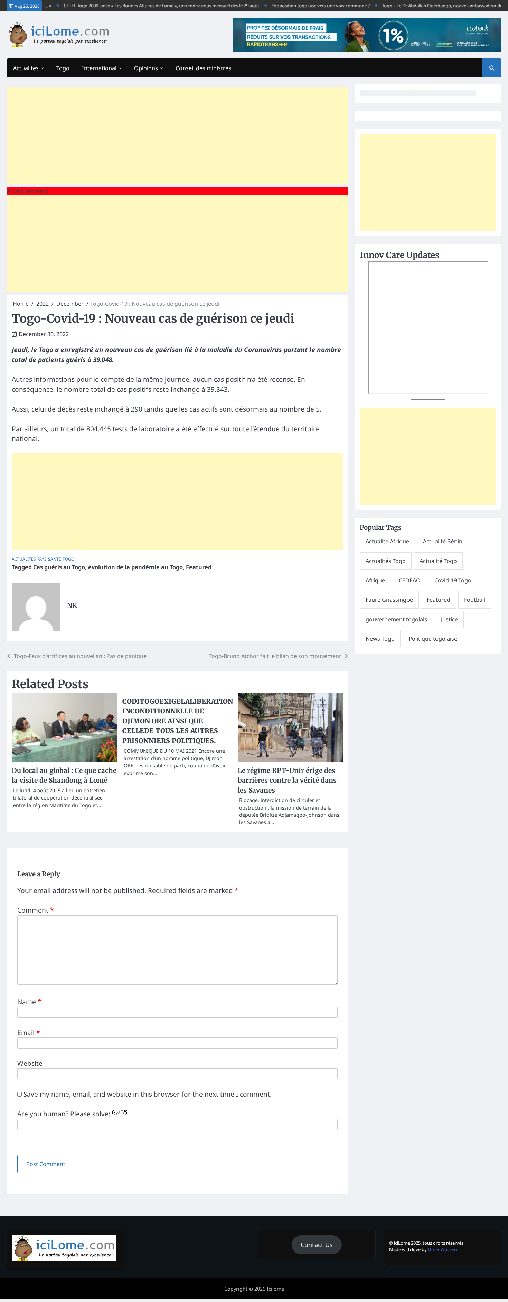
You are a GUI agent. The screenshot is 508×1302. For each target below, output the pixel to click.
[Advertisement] (177, 135)
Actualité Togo (438, 561)
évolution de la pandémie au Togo (135, 567)
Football (474, 599)
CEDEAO (410, 580)
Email (28, 1032)
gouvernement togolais (396, 619)
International (99, 68)
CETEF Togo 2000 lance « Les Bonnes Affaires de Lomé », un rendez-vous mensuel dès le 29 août (149, 5)
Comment (35, 910)
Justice (449, 619)
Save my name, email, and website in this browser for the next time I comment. (147, 1094)
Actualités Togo (386, 561)
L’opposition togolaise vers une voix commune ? (308, 5)
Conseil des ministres (203, 68)
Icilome (275, 1288)
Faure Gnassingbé (389, 599)
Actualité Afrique (387, 541)
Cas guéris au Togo (59, 567)
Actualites (26, 68)
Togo (62, 68)
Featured (198, 567)
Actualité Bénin (442, 541)
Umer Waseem (443, 1249)
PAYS (42, 559)
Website (30, 1063)
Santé (54, 559)
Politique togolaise (432, 639)
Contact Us (317, 1244)
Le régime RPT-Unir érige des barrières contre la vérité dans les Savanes (287, 780)
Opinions (146, 68)
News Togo (380, 639)
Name (29, 1001)
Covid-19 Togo (452, 580)
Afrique (375, 580)
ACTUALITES (24, 559)
